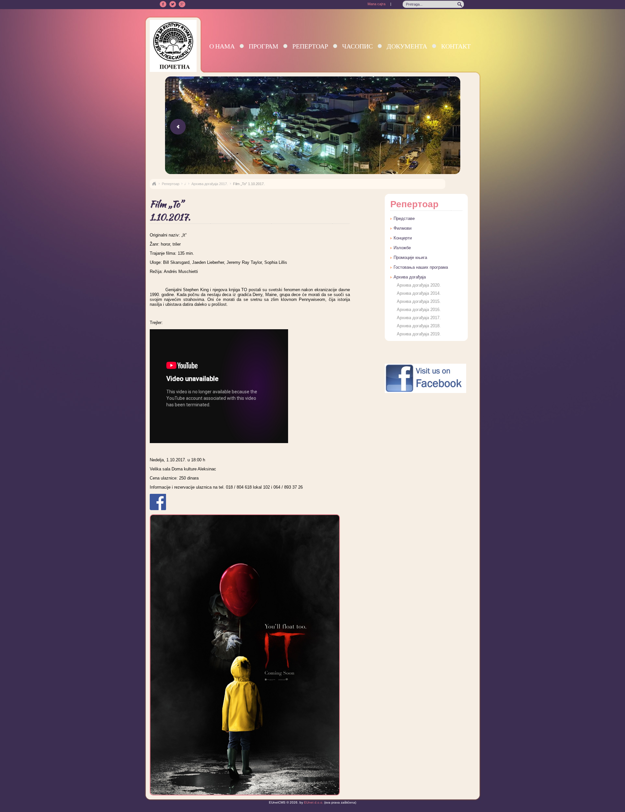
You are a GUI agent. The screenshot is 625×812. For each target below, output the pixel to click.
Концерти (403, 238)
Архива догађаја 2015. (419, 301)
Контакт (456, 46)
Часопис (357, 46)
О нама (222, 46)
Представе (404, 218)
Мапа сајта (376, 4)
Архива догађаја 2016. (419, 309)
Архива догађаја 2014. (419, 293)
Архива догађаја (410, 277)
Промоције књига (410, 257)
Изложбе (402, 247)
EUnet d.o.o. (313, 802)
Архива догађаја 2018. (419, 325)
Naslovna (154, 183)
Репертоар (310, 46)
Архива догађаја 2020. (419, 285)
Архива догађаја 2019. (419, 334)
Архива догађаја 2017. (209, 184)
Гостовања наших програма (421, 267)
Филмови (402, 228)
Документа (407, 46)
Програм (263, 46)
